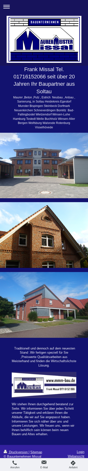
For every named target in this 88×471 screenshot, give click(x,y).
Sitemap (36, 452)
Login (80, 452)
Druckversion (18, 452)
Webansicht (76, 456)
